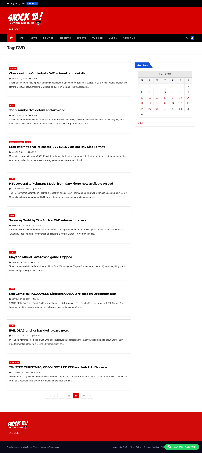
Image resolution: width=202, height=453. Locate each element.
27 (165, 109)
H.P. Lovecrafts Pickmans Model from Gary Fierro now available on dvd (61, 183)
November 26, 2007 (21, 299)
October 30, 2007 (21, 372)
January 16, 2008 (20, 262)
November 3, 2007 (21, 336)
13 (165, 97)
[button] (187, 38)
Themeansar (54, 447)
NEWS (34, 38)
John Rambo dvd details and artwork (36, 110)
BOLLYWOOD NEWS (16, 142)
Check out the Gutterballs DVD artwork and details (47, 73)
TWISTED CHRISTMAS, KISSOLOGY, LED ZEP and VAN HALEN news (58, 367)
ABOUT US (129, 38)
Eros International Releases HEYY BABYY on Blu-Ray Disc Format (57, 147)
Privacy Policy (135, 447)
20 (83, 395)
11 (150, 97)
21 (173, 103)
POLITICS (48, 38)
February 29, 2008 (21, 189)
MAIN (21, 38)
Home (114, 447)
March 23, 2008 (19, 79)
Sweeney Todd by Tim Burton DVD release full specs (47, 220)
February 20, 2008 (21, 226)
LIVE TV (113, 38)
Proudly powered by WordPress (19, 447)
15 (180, 97)
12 (157, 97)
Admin (35, 79)
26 (157, 109)
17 (142, 103)
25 (149, 109)
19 (157, 103)
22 (180, 103)
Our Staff (123, 447)
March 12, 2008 (19, 115)
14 (173, 97)
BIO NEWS (65, 38)
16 (188, 97)
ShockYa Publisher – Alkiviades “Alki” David (161, 447)
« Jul (140, 123)
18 (69, 395)
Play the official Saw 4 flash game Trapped (40, 257)
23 (188, 103)
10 (142, 97)
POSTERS (13, 68)
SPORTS (81, 38)
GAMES (12, 252)
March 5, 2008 (19, 152)
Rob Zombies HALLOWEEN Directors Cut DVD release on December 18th (62, 294)
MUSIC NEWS (14, 362)
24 (142, 109)
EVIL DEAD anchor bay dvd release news (39, 330)
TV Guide (97, 38)
